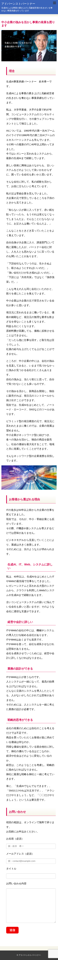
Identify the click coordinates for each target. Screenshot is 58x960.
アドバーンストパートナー (18, 3)
